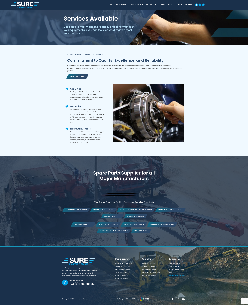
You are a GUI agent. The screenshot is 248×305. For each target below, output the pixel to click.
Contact (188, 5)
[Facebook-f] (196, 4)
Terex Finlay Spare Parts (123, 266)
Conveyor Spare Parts (149, 269)
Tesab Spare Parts (121, 272)
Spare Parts (121, 5)
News (180, 5)
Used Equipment (152, 5)
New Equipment (137, 5)
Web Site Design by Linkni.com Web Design (127, 299)
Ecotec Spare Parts (121, 275)
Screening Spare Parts (149, 266)
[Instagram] (199, 4)
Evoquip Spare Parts (122, 278)
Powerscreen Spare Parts (123, 263)
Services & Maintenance (177, 275)
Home (111, 5)
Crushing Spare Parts (149, 263)
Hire (163, 5)
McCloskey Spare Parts (123, 269)
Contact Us (173, 278)
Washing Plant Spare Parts (151, 272)
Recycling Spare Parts (149, 275)
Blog (170, 272)
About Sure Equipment (176, 269)
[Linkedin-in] (203, 4)
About (170, 5)
